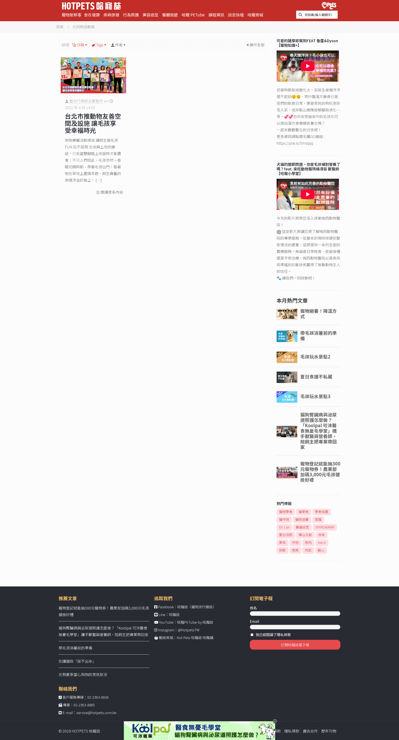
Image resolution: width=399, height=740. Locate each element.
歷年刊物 (328, 731)
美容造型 (150, 14)
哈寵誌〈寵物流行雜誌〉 (196, 606)
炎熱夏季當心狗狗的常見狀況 (83, 674)
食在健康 (92, 14)
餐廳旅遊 (170, 14)
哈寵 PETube (193, 14)
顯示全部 (257, 44)
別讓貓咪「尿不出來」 (77, 661)
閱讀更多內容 (112, 192)
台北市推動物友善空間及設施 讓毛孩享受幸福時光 (93, 123)
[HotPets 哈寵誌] (91, 5)
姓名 (253, 607)
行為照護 (131, 14)
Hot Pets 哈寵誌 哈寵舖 (195, 637)
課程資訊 (216, 14)
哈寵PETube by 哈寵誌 (195, 622)
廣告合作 (310, 731)
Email (254, 621)
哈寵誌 (174, 614)
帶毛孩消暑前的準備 (75, 647)
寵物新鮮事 (71, 14)
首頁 (60, 26)
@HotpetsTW (189, 629)
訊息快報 (236, 14)
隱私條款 (291, 731)
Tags (99, 44)
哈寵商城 (255, 14)
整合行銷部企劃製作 (86, 100)
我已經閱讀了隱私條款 (273, 634)
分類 (80, 44)
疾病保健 (111, 14)
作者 (119, 44)
